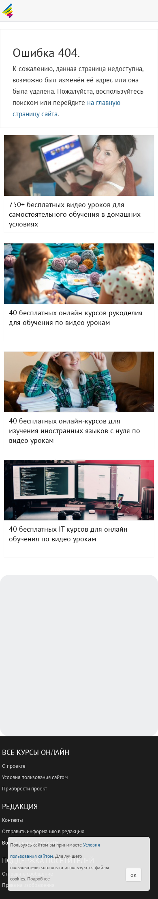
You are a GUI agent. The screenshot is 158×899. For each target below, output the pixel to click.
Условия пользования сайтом (35, 777)
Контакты (12, 820)
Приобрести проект (24, 788)
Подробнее (38, 879)
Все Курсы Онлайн (35, 752)
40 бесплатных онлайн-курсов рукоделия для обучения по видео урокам (79, 273)
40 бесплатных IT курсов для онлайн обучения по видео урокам (79, 490)
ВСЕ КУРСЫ (9, 11)
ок (133, 874)
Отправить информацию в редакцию (43, 831)
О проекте (14, 766)
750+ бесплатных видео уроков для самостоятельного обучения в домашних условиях (79, 165)
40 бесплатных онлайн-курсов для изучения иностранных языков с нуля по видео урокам (79, 382)
